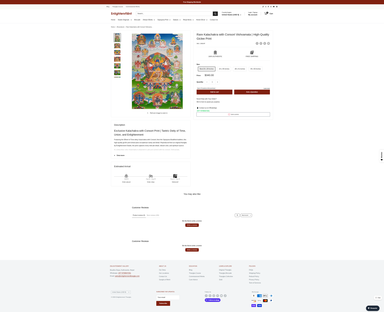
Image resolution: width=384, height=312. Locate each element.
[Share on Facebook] (257, 43)
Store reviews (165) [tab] (153, 215)
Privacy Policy (254, 279)
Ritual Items (187, 20)
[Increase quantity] (217, 82)
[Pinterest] (277, 6)
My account (252, 15)
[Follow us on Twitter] (210, 295)
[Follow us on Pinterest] (217, 295)
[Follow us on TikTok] (225, 295)
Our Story (162, 270)
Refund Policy (254, 276)
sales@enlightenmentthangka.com (127, 276)
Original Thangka (225, 270)
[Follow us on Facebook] (206, 295)
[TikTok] (263, 6)
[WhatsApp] (265, 6)
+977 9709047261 (203, 111)
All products (120, 27)
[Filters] (237, 215)
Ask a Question (252, 92)
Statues (175, 20)
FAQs (251, 270)
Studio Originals (124, 20)
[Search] (215, 14)
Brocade (137, 20)
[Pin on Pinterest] (261, 43)
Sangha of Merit (164, 279)
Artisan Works (148, 20)
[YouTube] (274, 6)
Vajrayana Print (162, 20)
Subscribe (163, 303)
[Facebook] (268, 6)
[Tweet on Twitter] (264, 43)
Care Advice (193, 279)
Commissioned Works (133, 6)
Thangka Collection (226, 276)
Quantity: (200, 82)
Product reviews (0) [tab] (139, 215)
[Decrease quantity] (207, 82)
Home (113, 20)
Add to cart (214, 92)
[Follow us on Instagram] (213, 295)
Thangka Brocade (225, 273)
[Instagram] (271, 6)
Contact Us (214, 20)
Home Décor (200, 20)
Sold (220, 279)
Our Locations (164, 273)
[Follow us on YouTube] (221, 295)
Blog (107, 6)
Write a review (192, 225)
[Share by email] (268, 43)
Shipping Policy (254, 273)
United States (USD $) (119, 292)
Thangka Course (117, 6)
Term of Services (255, 283)
